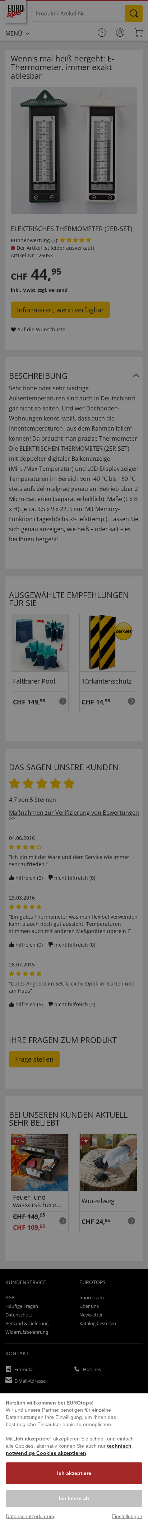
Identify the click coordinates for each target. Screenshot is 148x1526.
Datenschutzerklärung (31, 1516)
